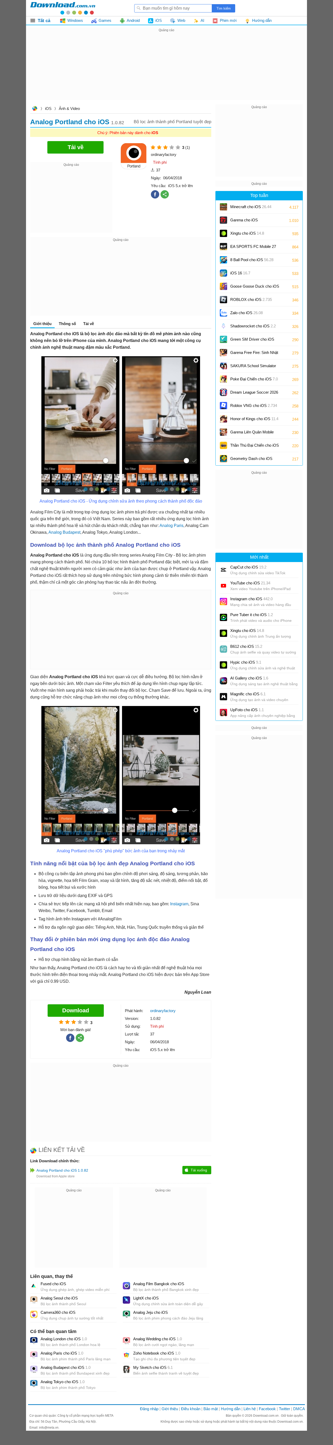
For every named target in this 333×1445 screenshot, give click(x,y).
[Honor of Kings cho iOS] (223, 419)
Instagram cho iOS (251, 599)
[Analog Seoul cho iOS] (33, 1300)
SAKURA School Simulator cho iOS (253, 368)
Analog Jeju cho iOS (150, 1312)
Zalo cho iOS (246, 313)
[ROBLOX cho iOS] (223, 299)
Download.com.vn (34, 109)
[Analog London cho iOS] (33, 1340)
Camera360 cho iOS (58, 1312)
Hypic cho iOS (245, 662)
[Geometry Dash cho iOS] (223, 458)
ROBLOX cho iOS (251, 299)
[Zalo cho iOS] (223, 312)
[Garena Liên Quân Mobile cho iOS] (223, 432)
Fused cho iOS (53, 1284)
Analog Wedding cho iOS (157, 1339)
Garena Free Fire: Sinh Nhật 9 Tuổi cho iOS (254, 354)
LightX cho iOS (146, 1298)
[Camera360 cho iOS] (33, 1314)
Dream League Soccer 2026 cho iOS (254, 394)
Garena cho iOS (244, 220)
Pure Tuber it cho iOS (251, 614)
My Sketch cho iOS (153, 1367)
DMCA (299, 1409)
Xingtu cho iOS (247, 233)
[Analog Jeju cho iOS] (126, 1314)
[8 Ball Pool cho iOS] (223, 259)
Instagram (178, 904)
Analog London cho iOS (64, 1339)
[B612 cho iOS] (223, 649)
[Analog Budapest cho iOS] (33, 1369)
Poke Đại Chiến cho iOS (254, 379)
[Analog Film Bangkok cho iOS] (126, 1285)
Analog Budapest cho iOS (66, 1367)
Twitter (284, 1409)
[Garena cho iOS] (223, 220)
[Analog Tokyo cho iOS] (33, 1383)
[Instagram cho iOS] (223, 601)
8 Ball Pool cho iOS (251, 260)
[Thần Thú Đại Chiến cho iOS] (223, 445)
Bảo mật (210, 1409)
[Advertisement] (166, 69)
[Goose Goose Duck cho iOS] (223, 286)
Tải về (88, 323)
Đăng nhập (149, 1409)
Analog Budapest (64, 532)
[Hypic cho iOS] (223, 665)
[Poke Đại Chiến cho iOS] (223, 379)
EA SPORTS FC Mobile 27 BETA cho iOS (253, 248)
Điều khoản (190, 1409)
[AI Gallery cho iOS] (223, 680)
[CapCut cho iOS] (223, 569)
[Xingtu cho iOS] (223, 233)
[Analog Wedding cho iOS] (126, 1340)
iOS (48, 108)
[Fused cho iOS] (33, 1285)
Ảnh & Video (69, 108)
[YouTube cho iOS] (223, 585)
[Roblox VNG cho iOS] (223, 405)
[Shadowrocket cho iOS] (223, 326)
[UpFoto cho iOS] (223, 712)
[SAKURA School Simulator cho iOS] (223, 366)
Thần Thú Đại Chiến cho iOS (254, 445)
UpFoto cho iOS (247, 710)
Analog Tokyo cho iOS (63, 1382)
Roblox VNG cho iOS (253, 405)
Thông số (67, 323)
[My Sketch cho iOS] (126, 1369)
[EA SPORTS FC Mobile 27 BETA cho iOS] (223, 246)
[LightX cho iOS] (126, 1300)
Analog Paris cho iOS (62, 1353)
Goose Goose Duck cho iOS (254, 288)
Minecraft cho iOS (250, 206)
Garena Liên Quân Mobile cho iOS (252, 434)
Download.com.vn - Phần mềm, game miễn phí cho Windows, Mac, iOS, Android (62, 8)
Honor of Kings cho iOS (254, 419)
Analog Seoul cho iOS (59, 1298)
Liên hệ (250, 1409)
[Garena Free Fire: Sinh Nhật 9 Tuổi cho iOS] (223, 352)
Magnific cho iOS (248, 694)
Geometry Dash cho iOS (251, 460)
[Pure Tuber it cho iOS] (223, 617)
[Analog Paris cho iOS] (33, 1355)
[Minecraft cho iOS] (223, 206)
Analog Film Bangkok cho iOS (158, 1284)
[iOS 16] (223, 273)
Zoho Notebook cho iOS (156, 1353)
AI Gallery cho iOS (249, 678)
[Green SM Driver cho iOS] (223, 339)
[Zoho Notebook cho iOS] (126, 1355)
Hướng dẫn (230, 1409)
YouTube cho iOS (250, 583)
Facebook (267, 1409)
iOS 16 (240, 273)
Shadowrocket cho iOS (253, 326)
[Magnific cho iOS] (223, 696)
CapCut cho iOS (248, 567)
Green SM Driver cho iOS (252, 341)
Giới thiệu (170, 1409)
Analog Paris (171, 525)
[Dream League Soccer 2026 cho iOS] (223, 392)
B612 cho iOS (246, 646)
